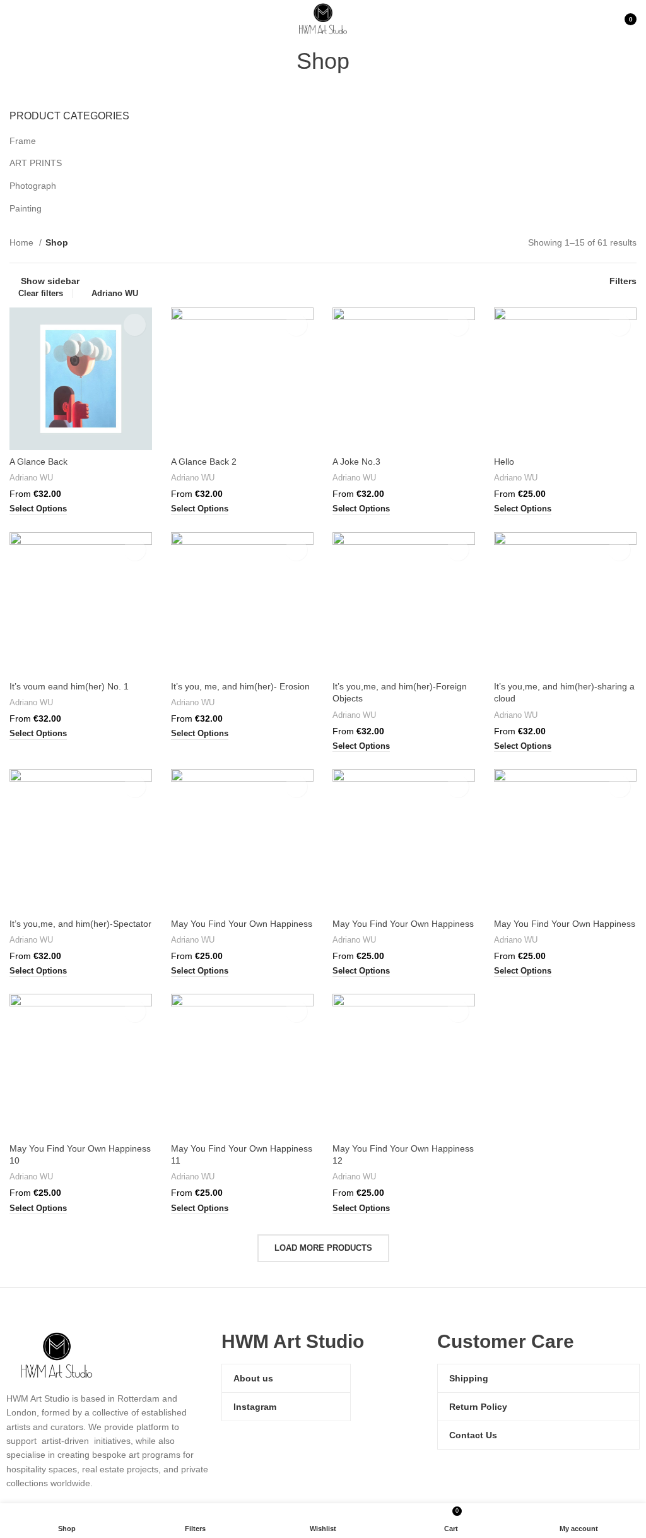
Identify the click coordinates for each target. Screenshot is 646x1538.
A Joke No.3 (356, 461)
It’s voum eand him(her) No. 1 (69, 686)
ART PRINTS (35, 163)
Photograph (32, 186)
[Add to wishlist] (135, 325)
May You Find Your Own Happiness (241, 924)
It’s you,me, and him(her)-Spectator (80, 924)
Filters (623, 281)
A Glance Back (38, 461)
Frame (22, 141)
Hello (504, 461)
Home (22, 242)
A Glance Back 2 (204, 461)
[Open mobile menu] (14, 19)
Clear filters (40, 293)
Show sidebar (50, 281)
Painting (25, 208)
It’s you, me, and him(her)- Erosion (240, 686)
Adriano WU (114, 293)
